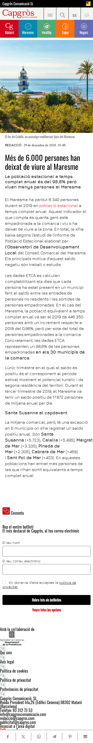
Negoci (84, 32)
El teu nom (11, 543)
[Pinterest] (69, 737)
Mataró (9, 32)
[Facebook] (7, 737)
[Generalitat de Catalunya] (46, 638)
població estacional (59, 205)
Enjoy (65, 32)
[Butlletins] (87, 13)
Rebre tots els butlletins (46, 599)
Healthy (46, 32)
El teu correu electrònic (21, 561)
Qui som (6, 652)
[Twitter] (23, 736)
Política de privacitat (15, 680)
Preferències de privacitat (19, 689)
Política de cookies (14, 671)
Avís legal (7, 662)
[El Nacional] (88, 3)
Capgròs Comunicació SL (17, 3)
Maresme (28, 32)
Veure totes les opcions (46, 609)
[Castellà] (74, 13)
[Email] (85, 736)
